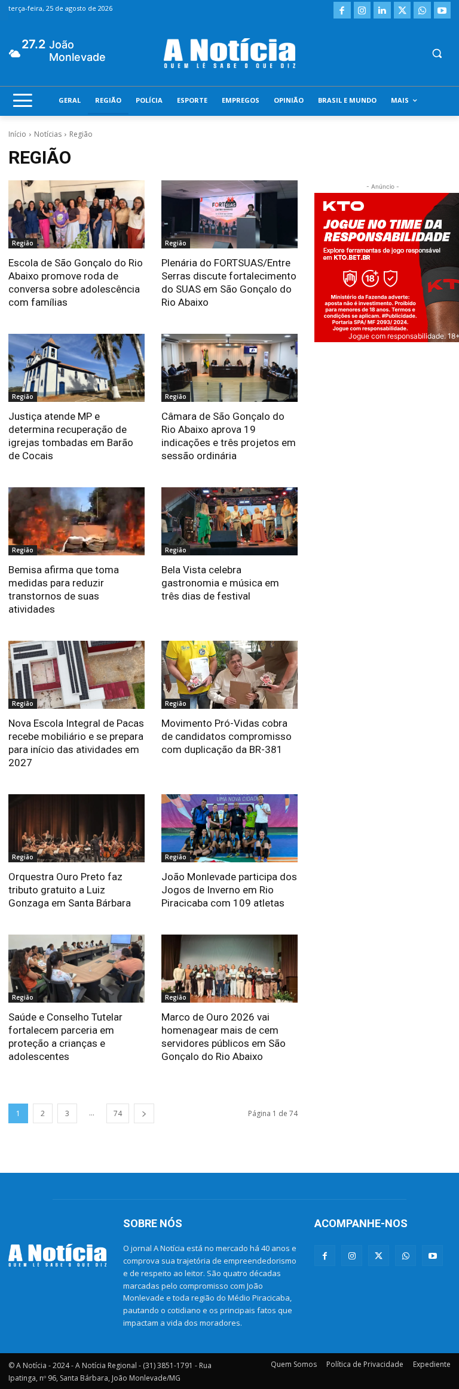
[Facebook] (342, 10)
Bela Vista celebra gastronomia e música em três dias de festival (220, 583)
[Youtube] (442, 10)
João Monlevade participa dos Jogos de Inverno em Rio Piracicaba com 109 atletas (229, 890)
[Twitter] (402, 10)
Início (17, 134)
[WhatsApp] (422, 10)
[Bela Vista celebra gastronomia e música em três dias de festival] (229, 521)
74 (118, 1113)
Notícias (48, 134)
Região (22, 243)
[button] (437, 53)
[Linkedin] (382, 10)
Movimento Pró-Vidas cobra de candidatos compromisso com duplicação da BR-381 (226, 736)
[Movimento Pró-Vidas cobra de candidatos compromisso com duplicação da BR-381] (229, 675)
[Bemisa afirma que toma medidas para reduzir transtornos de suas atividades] (76, 521)
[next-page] (144, 1113)
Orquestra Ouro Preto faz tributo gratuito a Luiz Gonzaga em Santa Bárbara (69, 890)
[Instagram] (362, 10)
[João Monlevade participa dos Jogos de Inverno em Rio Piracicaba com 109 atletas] (229, 828)
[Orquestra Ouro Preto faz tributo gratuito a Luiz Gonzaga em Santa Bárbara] (76, 828)
